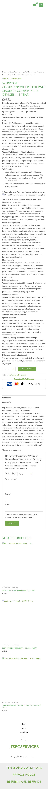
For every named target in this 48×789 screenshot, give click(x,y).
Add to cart (27, 369)
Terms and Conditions (24, 768)
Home (4, 72)
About (24, 728)
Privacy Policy (24, 775)
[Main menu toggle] (41, 5)
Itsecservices (15, 4)
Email (8, 504)
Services (24, 732)
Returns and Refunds (24, 781)
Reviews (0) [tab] (6, 402)
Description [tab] (6, 398)
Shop (24, 736)
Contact (24, 740)
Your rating (10, 473)
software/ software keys (16, 72)
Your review (11, 479)
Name (8, 494)
